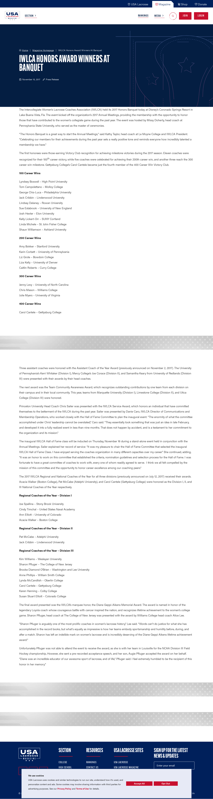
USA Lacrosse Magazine (126, 767)
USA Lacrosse (139, 4)
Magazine (164, 4)
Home (25, 50)
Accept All (139, 783)
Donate (202, 4)
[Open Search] (173, 15)
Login (201, 15)
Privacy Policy (64, 788)
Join (185, 15)
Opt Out (166, 783)
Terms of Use (82, 788)
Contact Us (92, 767)
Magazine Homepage (43, 50)
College (63, 762)
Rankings (143, 15)
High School (65, 767)
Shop (184, 4)
